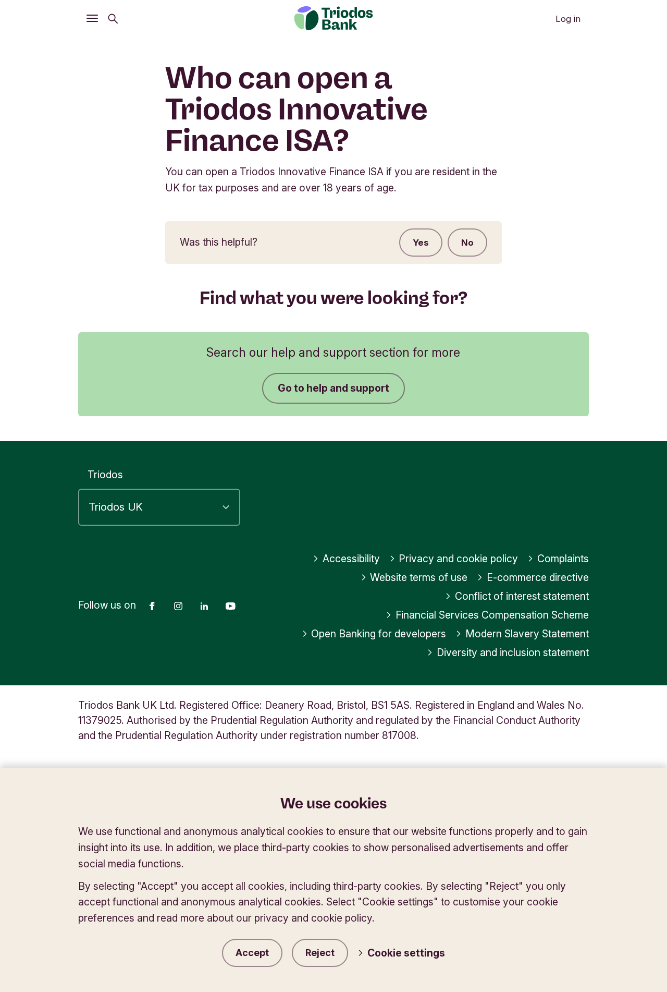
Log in (567, 19)
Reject (320, 952)
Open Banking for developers (378, 633)
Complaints (563, 558)
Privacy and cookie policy (458, 558)
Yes (421, 242)
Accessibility (351, 558)
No (467, 242)
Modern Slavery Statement (527, 633)
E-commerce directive (538, 577)
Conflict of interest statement (522, 596)
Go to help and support (333, 388)
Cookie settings (406, 953)
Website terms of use (418, 577)
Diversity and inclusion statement (513, 652)
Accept (252, 952)
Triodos (105, 474)
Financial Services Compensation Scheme (492, 615)
